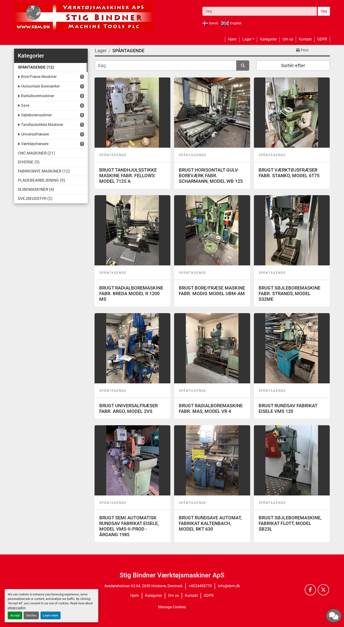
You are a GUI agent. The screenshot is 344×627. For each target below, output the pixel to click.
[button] (248, 39)
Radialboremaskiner (37, 96)
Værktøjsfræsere (34, 144)
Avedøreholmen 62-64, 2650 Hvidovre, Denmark (143, 586)
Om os (287, 39)
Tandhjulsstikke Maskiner (42, 124)
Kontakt (305, 39)
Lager (247, 39)
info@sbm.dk (229, 586)
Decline (31, 615)
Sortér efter (293, 65)
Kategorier (268, 39)
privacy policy (16, 607)
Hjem (232, 39)
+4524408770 (200, 586)
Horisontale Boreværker (40, 86)
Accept (15, 615)
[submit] (242, 65)
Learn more (50, 615)
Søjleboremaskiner (36, 115)
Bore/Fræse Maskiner (39, 76)
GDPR (322, 39)
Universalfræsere (35, 134)
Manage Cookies (172, 607)
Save (25, 105)
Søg (324, 11)
